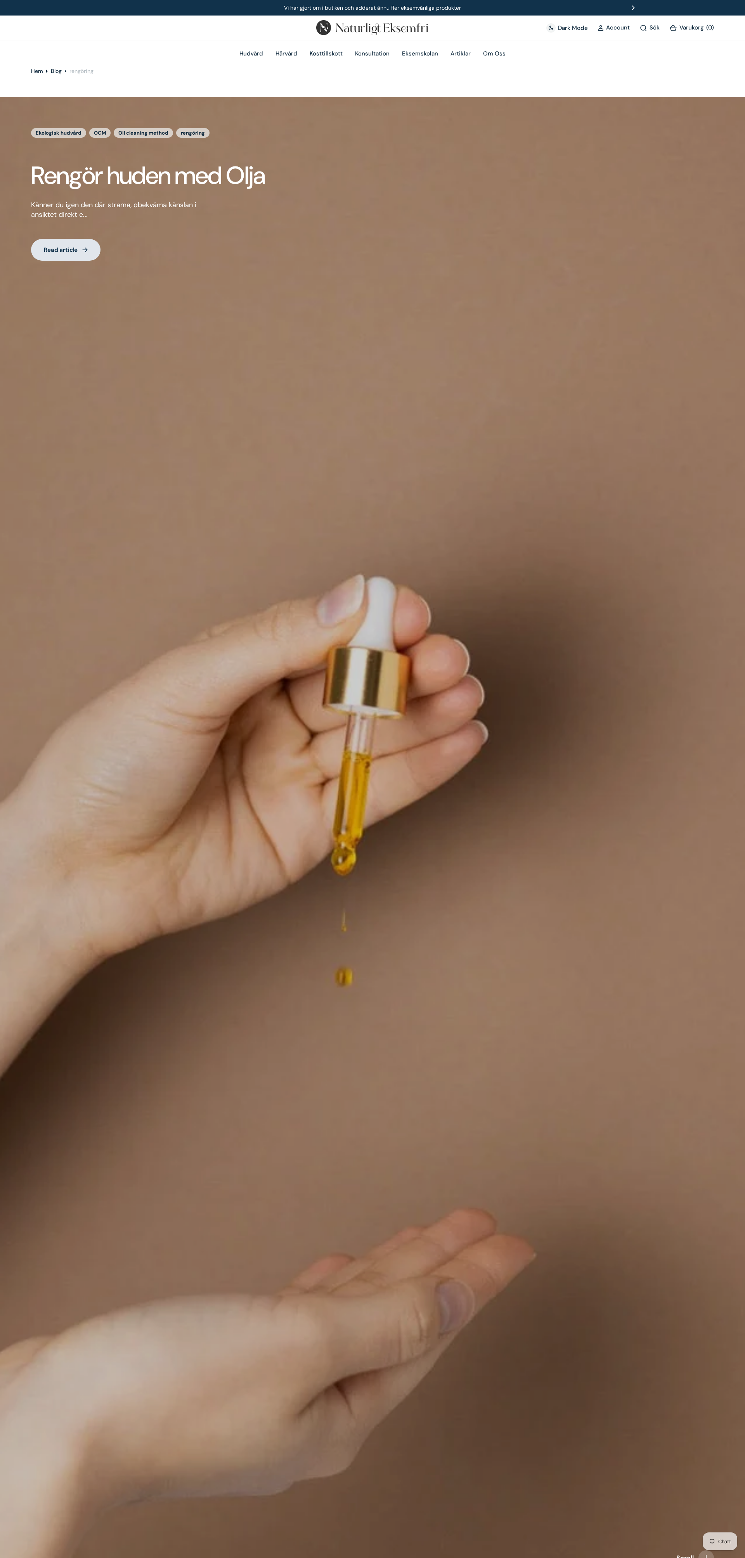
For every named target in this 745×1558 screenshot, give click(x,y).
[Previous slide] (111, 7)
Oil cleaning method (143, 133)
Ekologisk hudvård (58, 133)
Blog (56, 71)
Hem (37, 71)
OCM (100, 133)
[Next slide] (633, 7)
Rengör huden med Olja (148, 175)
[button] (614, 28)
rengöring (193, 133)
